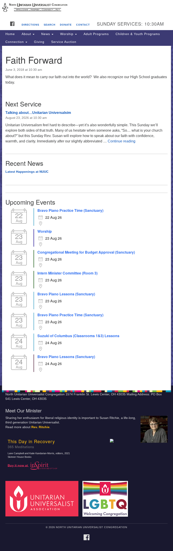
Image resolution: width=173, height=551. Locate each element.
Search (49, 24)
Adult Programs (96, 34)
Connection (15, 42)
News (46, 34)
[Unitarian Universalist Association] (43, 498)
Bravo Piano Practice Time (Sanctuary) (70, 210)
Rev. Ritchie (40, 427)
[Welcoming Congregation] (106, 498)
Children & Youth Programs (138, 34)
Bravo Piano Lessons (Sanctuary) (66, 294)
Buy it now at (18, 465)
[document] (86, 215)
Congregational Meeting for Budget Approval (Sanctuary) (86, 252)
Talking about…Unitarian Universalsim (38, 113)
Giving (39, 42)
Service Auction (63, 42)
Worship (67, 34)
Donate (66, 24)
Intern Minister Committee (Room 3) (67, 273)
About (27, 34)
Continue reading (121, 141)
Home (10, 34)
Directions (30, 24)
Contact (83, 24)
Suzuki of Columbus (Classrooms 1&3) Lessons (78, 336)
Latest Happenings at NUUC (26, 171)
